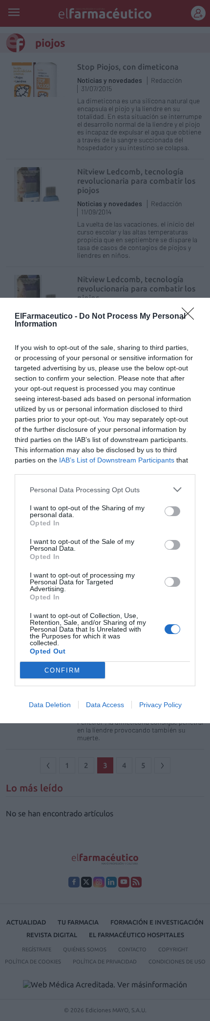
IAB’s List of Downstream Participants (116, 460)
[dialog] (105, 510)
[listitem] (105, 489)
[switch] (172, 511)
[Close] (191, 317)
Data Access (105, 705)
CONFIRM (62, 670)
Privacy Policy (160, 705)
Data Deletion (50, 705)
